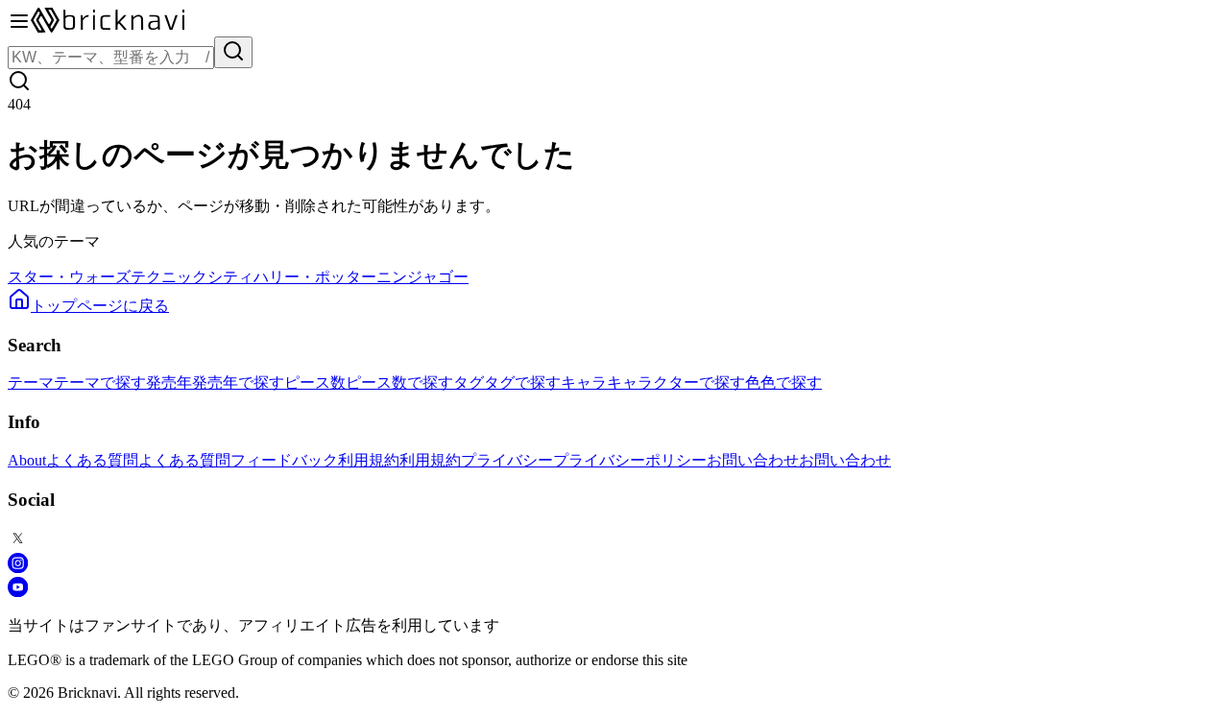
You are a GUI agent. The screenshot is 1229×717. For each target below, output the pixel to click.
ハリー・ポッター (314, 277)
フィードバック (284, 460)
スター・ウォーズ (69, 277)
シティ (230, 277)
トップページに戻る (100, 306)
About (27, 460)
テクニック (169, 277)
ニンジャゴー (422, 277)
